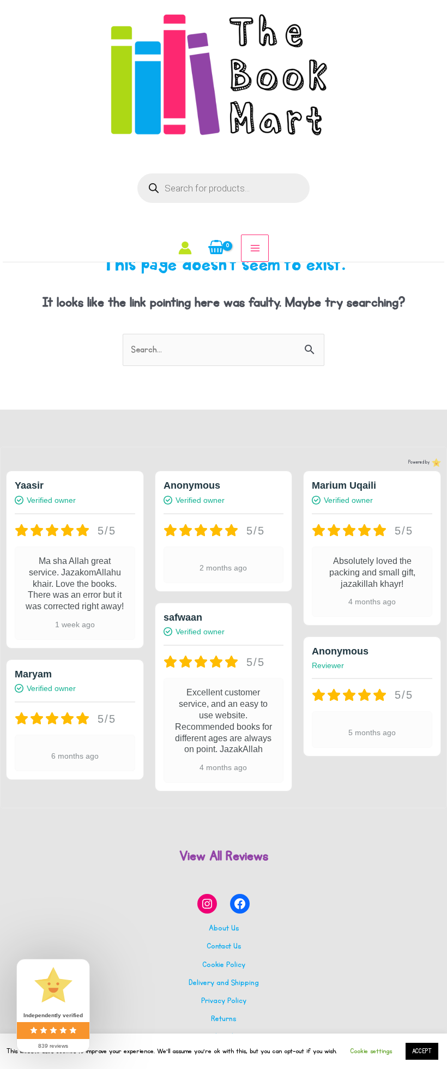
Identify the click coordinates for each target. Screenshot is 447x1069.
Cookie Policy (223, 964)
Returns (223, 1018)
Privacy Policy (223, 1000)
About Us (224, 928)
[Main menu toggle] (254, 248)
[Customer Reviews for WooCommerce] (435, 462)
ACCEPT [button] (422, 1051)
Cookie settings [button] (371, 1051)
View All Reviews (223, 855)
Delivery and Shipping (224, 982)
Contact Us (224, 946)
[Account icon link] (185, 248)
